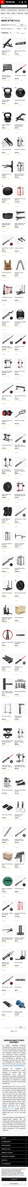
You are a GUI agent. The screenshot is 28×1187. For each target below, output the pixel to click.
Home (2, 17)
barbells (13, 1063)
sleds (23, 1065)
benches (16, 1065)
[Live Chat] (20, 2)
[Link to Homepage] (10, 2)
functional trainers (7, 1065)
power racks (19, 1063)
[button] (2, 6)
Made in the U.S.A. (8, 17)
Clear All (23, 33)
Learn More (21, 1175)
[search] (14, 6)
